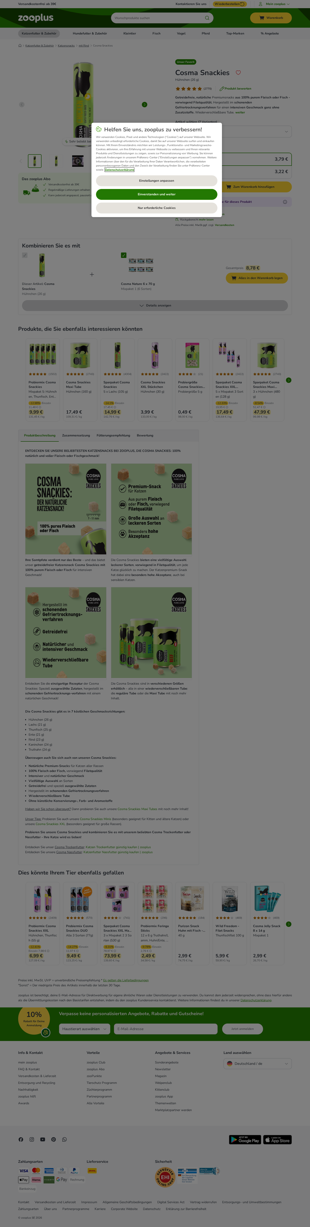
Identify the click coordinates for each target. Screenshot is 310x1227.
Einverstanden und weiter (156, 194)
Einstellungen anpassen (156, 181)
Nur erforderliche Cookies (157, 208)
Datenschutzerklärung (119, 169)
